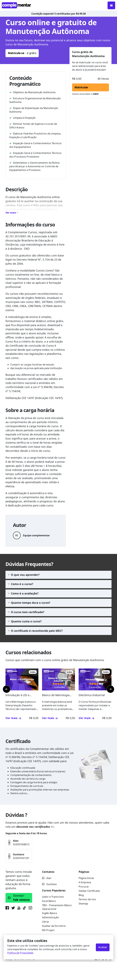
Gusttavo (51, 884)
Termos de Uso (87, 899)
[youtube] (18, 908)
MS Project (48, 930)
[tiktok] (24, 908)
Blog (81, 895)
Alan (48, 878)
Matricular (81, 87)
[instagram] (30, 908)
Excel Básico (49, 901)
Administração (50, 917)
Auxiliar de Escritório (54, 926)
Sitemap (83, 903)
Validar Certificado (89, 890)
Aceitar (102, 947)
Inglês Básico (49, 913)
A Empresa (85, 882)
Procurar (84, 886)
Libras (45, 921)
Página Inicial (86, 878)
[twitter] (13, 908)
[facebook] (7, 908)
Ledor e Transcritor (53, 896)
